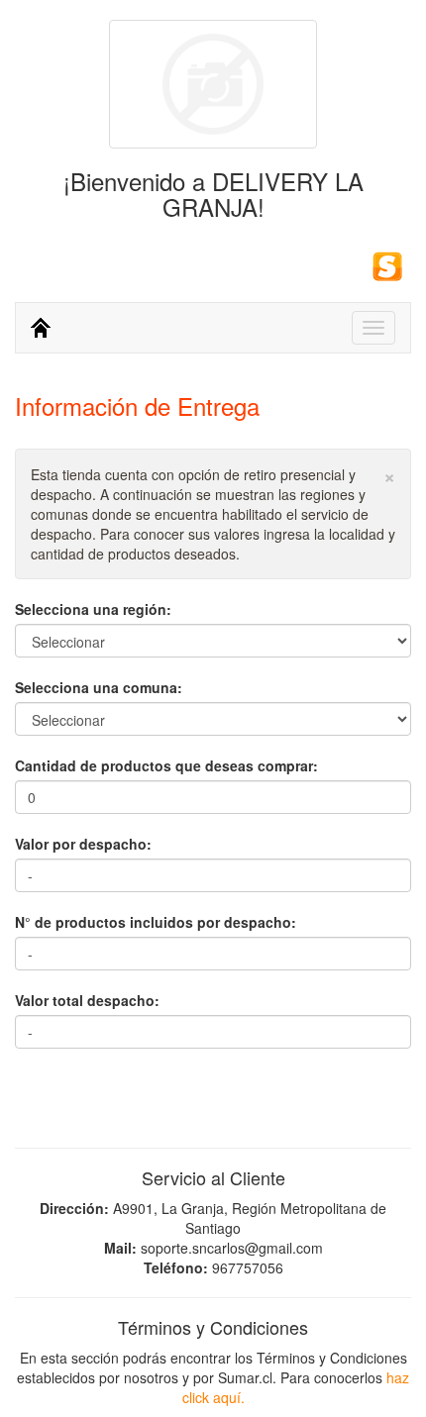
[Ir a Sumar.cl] (387, 263)
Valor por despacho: (83, 844)
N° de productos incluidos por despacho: (155, 922)
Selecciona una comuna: (98, 687)
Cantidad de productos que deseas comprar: (166, 765)
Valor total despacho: (87, 1000)
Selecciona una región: (93, 609)
